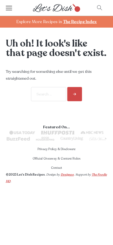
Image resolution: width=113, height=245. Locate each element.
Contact (56, 168)
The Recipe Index (80, 22)
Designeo (67, 174)
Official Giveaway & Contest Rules (56, 158)
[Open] (14, 8)
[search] (74, 94)
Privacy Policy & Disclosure (56, 149)
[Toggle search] (99, 8)
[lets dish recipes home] (56, 7)
